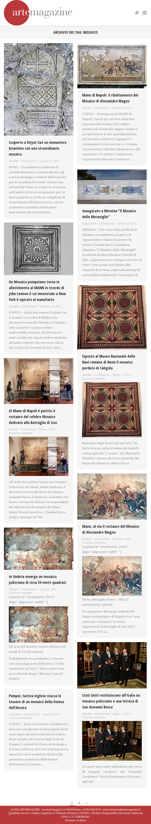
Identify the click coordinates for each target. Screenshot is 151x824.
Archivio (81, 820)
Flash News (15, 714)
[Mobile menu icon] (144, 12)
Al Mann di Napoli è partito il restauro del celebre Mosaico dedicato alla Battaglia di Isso (33, 416)
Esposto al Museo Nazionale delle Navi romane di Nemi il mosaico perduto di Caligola (108, 362)
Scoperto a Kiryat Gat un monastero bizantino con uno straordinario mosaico (37, 148)
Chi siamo (70, 820)
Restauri (86, 107)
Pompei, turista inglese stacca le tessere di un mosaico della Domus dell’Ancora (36, 701)
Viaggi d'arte (89, 223)
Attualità (13, 161)
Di (28, 161)
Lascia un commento (94, 378)
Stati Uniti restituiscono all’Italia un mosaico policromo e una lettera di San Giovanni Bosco (111, 701)
